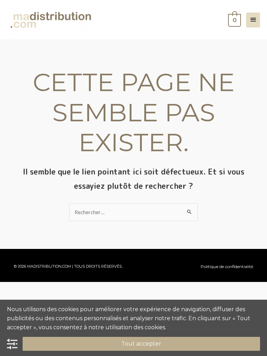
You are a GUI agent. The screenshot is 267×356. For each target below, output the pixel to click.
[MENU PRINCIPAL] (253, 20)
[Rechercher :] (133, 212)
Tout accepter (141, 343)
